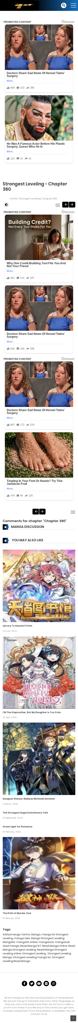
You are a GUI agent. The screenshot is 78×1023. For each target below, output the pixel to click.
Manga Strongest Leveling (47, 938)
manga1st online (27, 942)
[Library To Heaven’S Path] (39, 585)
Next (72, 205)
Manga (35, 934)
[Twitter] (31, 983)
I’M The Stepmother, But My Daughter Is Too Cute (32, 712)
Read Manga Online (54, 946)
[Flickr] (46, 983)
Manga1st (9, 942)
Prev (65, 205)
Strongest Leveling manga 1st (32, 957)
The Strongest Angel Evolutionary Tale (25, 812)
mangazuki (62, 942)
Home (13, 198)
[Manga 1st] (21, 5)
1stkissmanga (11, 934)
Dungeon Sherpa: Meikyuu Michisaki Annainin (29, 798)
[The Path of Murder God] (39, 873)
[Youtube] (39, 983)
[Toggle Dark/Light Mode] (6, 204)
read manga (11, 946)
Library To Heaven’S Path (17, 625)
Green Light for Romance (17, 826)
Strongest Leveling (30, 198)
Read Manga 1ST (30, 946)
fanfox (26, 934)
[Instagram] (53, 983)
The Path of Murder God (17, 913)
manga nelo (22, 938)
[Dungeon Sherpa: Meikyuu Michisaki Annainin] (39, 758)
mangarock (46, 942)
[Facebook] (24, 983)
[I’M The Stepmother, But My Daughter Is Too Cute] (39, 672)
